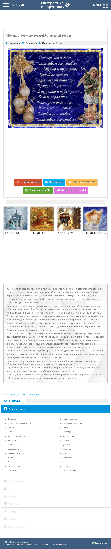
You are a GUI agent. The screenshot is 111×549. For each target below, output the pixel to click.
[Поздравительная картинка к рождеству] (42, 219)
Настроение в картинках (13, 545)
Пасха (10, 462)
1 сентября (66, 432)
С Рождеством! (12, 233)
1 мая (10, 432)
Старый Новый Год (69, 419)
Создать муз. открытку (83, 182)
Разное (12, 496)
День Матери (13, 440)
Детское (13, 512)
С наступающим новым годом (19, 423)
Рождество (31, 43)
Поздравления (16, 482)
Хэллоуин (66, 466)
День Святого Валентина (17, 436)
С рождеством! (38, 233)
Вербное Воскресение (16, 453)
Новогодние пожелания (72, 423)
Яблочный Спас (14, 466)
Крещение (66, 453)
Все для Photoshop (19, 527)
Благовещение (13, 449)
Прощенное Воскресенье (72, 462)
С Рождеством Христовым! (95, 233)
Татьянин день (68, 436)
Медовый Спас (68, 458)
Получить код (56, 182)
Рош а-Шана (12, 471)
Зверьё (12, 519)
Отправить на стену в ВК (73, 190)
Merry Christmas (65, 233)
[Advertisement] (55, 19)
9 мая (10, 445)
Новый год (12, 419)
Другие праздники (69, 471)
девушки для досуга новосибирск (24, 395)
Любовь (13, 504)
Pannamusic (14, 43)
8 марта (11, 427)
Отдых (12, 489)
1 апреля (66, 427)
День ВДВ (66, 445)
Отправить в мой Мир (40, 190)
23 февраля (66, 440)
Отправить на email (30, 182)
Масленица (12, 458)
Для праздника (17, 409)
